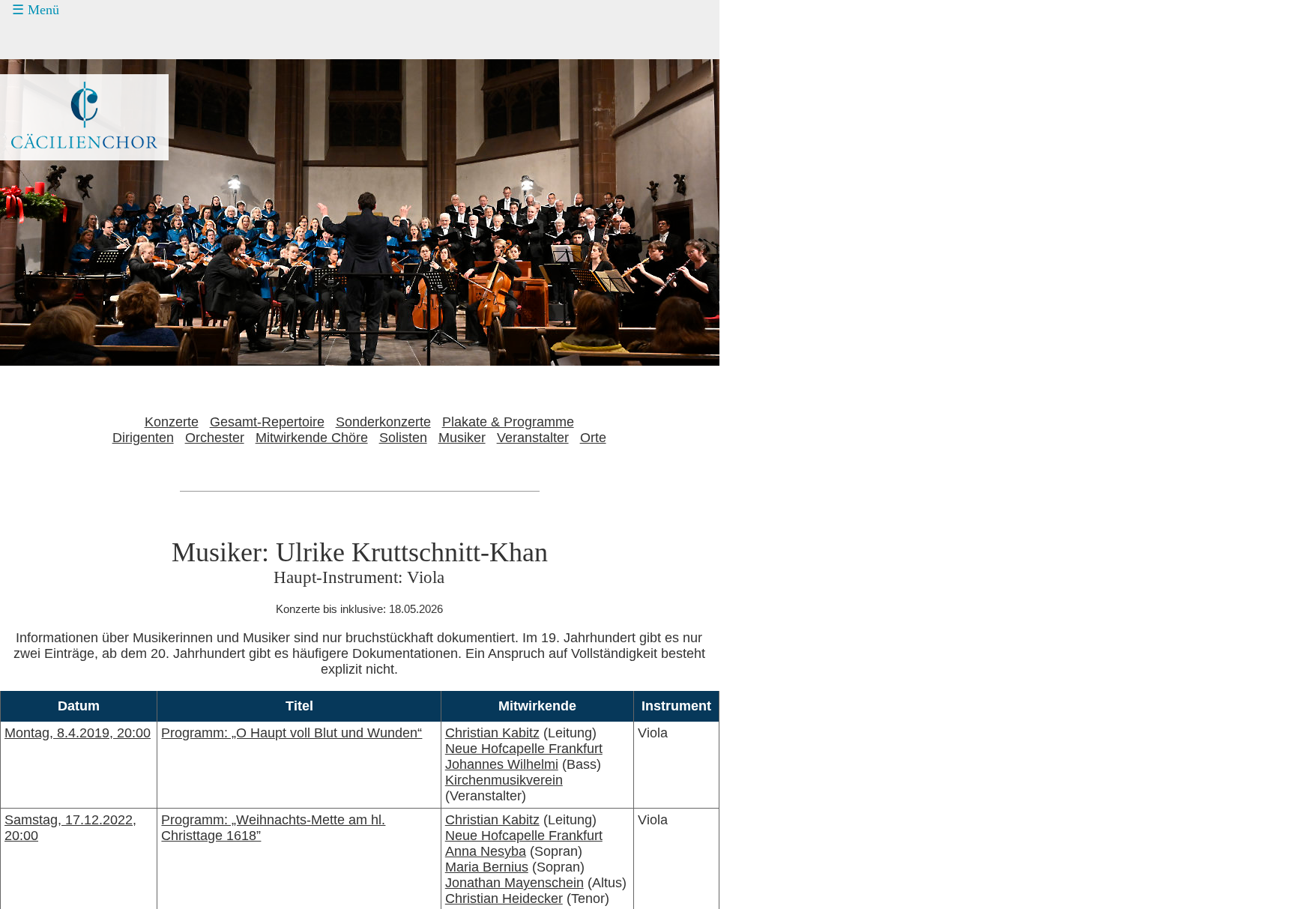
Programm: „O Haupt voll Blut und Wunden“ (291, 732)
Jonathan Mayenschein (514, 882)
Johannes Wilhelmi (501, 764)
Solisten (403, 437)
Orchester (214, 437)
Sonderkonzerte (383, 421)
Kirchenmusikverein (504, 780)
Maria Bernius (486, 867)
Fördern (50, 96)
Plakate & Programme (508, 421)
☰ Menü (35, 9)
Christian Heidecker (504, 898)
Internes (41, 180)
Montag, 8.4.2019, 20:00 (77, 732)
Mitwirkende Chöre (312, 437)
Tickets (38, 67)
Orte (593, 437)
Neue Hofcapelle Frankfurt (524, 748)
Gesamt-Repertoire (267, 421)
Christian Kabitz (492, 732)
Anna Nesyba (485, 851)
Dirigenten (143, 437)
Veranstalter (533, 437)
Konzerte (54, 39)
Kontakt (50, 124)
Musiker (462, 437)
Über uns (54, 153)
